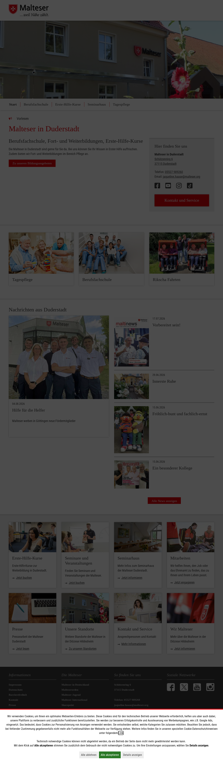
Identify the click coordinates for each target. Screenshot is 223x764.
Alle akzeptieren (111, 755)
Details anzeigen (133, 755)
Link (120, 733)
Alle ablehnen (89, 755)
